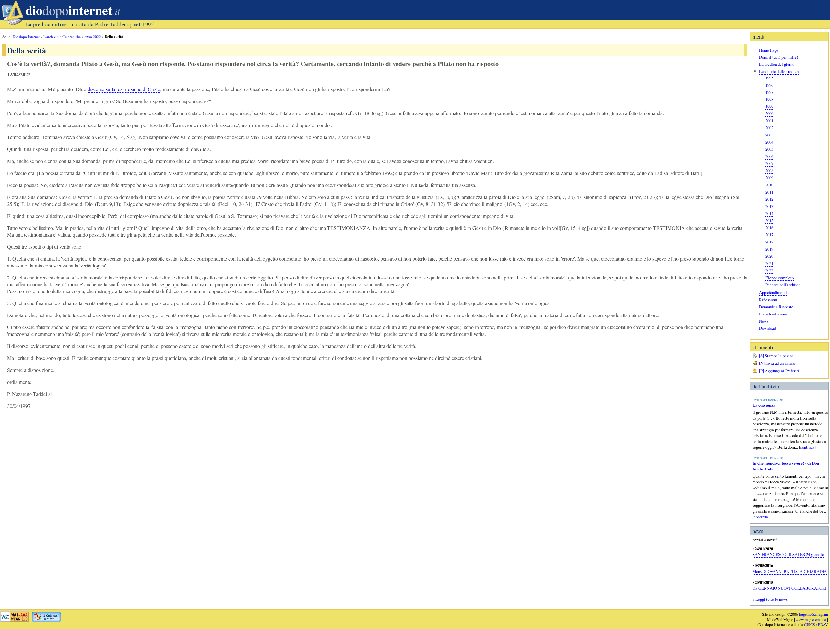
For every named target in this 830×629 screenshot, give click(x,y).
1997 (769, 92)
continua (807, 447)
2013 (769, 206)
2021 (769, 263)
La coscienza (764, 405)
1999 (769, 106)
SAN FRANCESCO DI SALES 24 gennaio (788, 554)
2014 (769, 213)
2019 (769, 249)
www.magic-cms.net (811, 619)
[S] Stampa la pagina (776, 356)
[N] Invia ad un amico (777, 363)
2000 (769, 113)
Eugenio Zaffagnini (813, 614)
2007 (769, 163)
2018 (769, 242)
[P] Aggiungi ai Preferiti (779, 371)
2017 (769, 235)
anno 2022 (93, 36)
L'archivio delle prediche (779, 71)
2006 (769, 156)
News (763, 321)
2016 (769, 228)
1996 (769, 85)
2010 (769, 185)
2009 (769, 178)
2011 (769, 192)
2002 (769, 128)
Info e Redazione (773, 314)
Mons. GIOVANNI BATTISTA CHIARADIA (790, 571)
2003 (769, 135)
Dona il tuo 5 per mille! (778, 57)
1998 (769, 99)
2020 (769, 256)
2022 (769, 270)
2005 (769, 149)
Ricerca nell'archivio (782, 285)
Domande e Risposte (776, 307)
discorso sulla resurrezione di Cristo (124, 89)
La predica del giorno (776, 64)
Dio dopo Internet (26, 36)
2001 (769, 121)
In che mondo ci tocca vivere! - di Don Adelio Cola (786, 466)
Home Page (768, 50)
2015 (769, 220)
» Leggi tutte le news (770, 599)
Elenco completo (779, 277)
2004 (769, 142)
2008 (769, 170)
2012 (769, 199)
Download (767, 328)
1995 (769, 78)
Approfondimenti (773, 292)
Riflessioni (768, 300)
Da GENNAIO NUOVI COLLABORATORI (789, 588)
